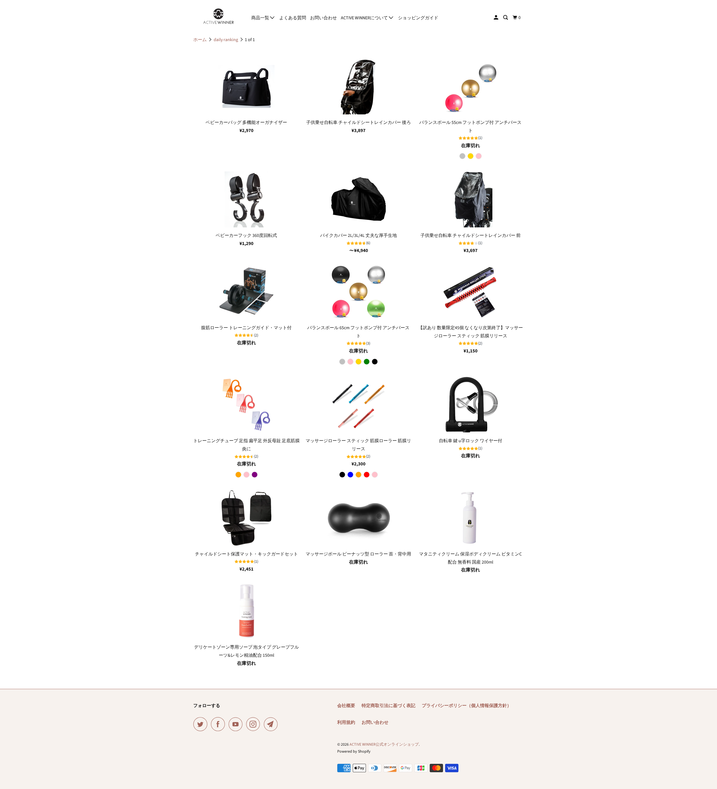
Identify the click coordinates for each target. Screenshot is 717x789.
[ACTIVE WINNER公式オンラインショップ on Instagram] (254, 724)
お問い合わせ (323, 18)
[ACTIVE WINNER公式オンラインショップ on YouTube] (237, 724)
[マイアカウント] (496, 17)
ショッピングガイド (418, 18)
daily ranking (226, 40)
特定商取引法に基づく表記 (388, 706)
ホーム (200, 40)
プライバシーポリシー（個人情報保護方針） (466, 706)
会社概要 (346, 706)
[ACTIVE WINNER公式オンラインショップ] (218, 16)
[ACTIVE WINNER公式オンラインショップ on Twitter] (201, 724)
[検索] (506, 17)
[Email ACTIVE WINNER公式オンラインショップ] (272, 724)
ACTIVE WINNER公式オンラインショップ (384, 744)
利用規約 (346, 722)
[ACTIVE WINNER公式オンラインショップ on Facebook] (219, 724)
